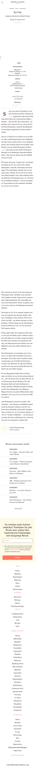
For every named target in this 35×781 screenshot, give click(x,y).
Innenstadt (17, 673)
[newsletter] (24, 759)
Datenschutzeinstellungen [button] (17, 747)
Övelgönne (17, 710)
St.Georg (17, 694)
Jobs (17, 738)
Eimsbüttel (17, 648)
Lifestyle (17, 609)
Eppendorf (17, 651)
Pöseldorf (17, 682)
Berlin (17, 570)
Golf (17, 620)
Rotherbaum (17, 685)
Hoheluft (17, 669)
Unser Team (17, 725)
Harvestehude (17, 666)
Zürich (17, 586)
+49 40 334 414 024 (17, 96)
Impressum (17, 750)
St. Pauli (17, 697)
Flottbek (17, 654)
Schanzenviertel (17, 688)
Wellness (17, 600)
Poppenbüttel (17, 679)
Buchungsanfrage (17, 606)
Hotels (17, 603)
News (17, 626)
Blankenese (17, 645)
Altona (17, 635)
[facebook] (11, 759)
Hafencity (17, 660)
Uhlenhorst (18, 701)
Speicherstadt (17, 691)
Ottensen (17, 676)
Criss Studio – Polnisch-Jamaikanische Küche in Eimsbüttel (21, 462)
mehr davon (18, 508)
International (17, 589)
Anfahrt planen (18, 88)
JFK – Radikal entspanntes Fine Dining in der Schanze (20, 482)
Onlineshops (17, 617)
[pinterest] (19, 759)
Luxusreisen (17, 592)
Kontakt (17, 722)
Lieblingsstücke (17, 614)
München (17, 580)
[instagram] (15, 759)
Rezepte (17, 623)
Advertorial (17, 22)
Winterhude (17, 707)
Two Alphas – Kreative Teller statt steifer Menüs (21, 453)
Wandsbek (17, 704)
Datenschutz (17, 744)
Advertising (17, 735)
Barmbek (17, 642)
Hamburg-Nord (17, 663)
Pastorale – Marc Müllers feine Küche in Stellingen (20, 472)
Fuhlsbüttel (17, 657)
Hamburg (17, 573)
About (17, 719)
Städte (17, 566)
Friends (17, 741)
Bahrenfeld (17, 638)
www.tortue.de (18, 99)
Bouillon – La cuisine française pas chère (20, 491)
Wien (17, 583)
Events (17, 732)
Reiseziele (17, 597)
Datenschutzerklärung (14, 549)
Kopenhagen (17, 577)
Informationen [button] (17, 714)
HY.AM (27, 765)
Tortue (11, 116)
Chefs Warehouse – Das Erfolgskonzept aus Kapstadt (21, 501)
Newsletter (17, 728)
